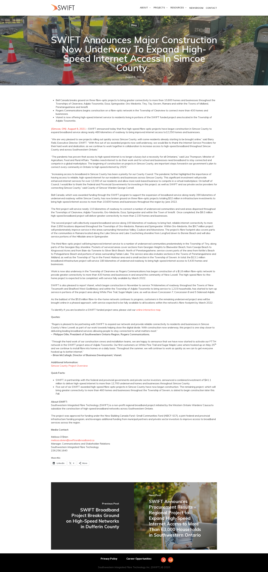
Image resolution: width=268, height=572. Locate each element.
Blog (134, 25)
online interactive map (148, 309)
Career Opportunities (139, 558)
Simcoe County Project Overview (69, 365)
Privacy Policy (109, 558)
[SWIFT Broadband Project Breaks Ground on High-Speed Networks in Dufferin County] (92, 515)
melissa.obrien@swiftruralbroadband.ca (72, 440)
